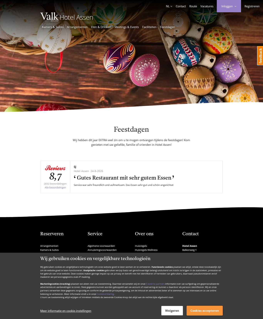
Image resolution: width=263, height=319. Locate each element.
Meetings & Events (127, 27)
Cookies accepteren (204, 310)
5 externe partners (155, 283)
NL (168, 6)
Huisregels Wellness (146, 250)
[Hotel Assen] (66, 20)
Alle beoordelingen (55, 187)
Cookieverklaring (105, 293)
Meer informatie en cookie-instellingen (65, 311)
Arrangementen (77, 27)
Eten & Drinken (101, 27)
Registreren (252, 6)
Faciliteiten (149, 27)
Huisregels (141, 246)
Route (193, 6)
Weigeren (172, 310)
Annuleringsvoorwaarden (102, 250)
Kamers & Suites (53, 27)
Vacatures (206, 6)
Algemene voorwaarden (101, 246)
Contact (181, 6)
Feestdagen (167, 27)
